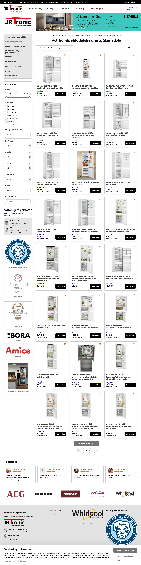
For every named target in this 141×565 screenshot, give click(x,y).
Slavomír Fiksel (53, 469)
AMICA (18, 356)
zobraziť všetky (11, 124)
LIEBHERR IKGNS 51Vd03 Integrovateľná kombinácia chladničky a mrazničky (84, 426)
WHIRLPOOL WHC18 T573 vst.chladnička (47, 230)
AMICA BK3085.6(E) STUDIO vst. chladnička (85, 183)
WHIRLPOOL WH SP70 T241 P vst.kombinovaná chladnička (119, 277)
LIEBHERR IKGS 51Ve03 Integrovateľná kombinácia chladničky (119, 426)
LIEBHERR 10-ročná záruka (18, 391)
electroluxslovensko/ (53, 510)
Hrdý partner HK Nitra (18, 267)
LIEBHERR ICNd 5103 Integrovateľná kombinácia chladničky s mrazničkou (49, 426)
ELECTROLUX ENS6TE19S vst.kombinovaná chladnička (85, 87)
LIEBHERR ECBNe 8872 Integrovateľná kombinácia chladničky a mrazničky (84, 377)
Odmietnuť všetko (125, 556)
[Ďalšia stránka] (94, 450)
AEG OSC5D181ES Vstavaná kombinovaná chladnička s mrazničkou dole (84, 278)
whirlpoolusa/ (87, 523)
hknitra (53, 514)
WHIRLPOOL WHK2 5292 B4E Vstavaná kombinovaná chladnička (83, 135)
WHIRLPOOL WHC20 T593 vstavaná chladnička (117, 134)
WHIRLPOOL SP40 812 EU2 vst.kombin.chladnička (48, 134)
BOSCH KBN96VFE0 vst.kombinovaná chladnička (85, 326)
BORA (18, 340)
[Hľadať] (118, 8)
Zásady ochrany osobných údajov (16, 561)
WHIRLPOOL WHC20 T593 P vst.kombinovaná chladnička (85, 230)
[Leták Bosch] (70, 22)
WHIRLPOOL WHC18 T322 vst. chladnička (118, 183)
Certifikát (18, 297)
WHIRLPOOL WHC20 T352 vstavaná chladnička (48, 183)
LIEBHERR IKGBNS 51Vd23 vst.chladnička (47, 376)
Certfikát (18, 326)
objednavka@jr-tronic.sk (17, 538)
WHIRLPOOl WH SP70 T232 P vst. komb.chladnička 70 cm (119, 87)
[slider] (6, 97)
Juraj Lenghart (19, 469)
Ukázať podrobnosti (125, 561)
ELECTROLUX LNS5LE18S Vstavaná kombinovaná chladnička (121, 230)
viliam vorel (119, 469)
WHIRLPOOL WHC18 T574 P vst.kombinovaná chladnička (50, 87)
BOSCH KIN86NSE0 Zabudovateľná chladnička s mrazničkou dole (119, 327)
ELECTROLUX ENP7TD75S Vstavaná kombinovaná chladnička (48, 278)
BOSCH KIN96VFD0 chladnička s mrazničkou (51, 326)
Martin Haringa (87, 469)
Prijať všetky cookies (125, 550)
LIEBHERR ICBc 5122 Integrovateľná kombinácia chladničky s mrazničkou (119, 377)
